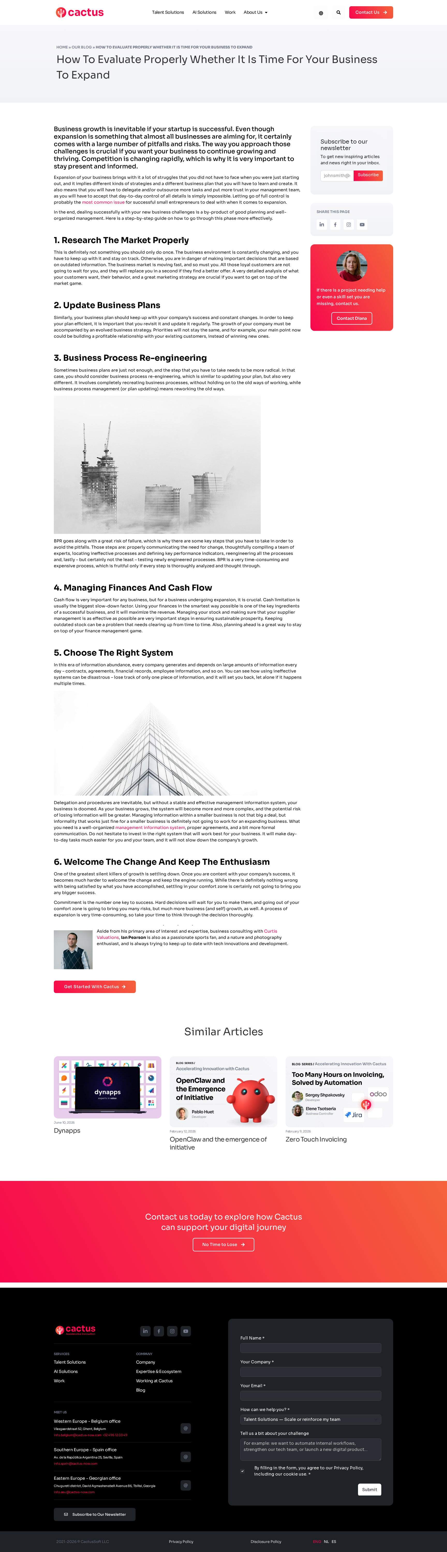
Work (230, 12)
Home (62, 47)
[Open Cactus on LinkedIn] (322, 224)
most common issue (103, 202)
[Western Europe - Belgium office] (186, 1428)
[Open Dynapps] (107, 1087)
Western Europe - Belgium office (87, 1421)
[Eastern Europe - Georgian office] (186, 1485)
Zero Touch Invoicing (316, 1139)
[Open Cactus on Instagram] (349, 224)
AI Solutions (204, 12)
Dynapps (67, 1131)
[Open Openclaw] (223, 1091)
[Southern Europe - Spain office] (186, 1457)
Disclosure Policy (266, 1541)
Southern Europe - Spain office (85, 1449)
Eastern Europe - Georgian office (87, 1478)
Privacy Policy (181, 1541)
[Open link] (80, 12)
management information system (150, 827)
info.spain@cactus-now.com (76, 1463)
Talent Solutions (168, 12)
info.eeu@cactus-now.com (74, 1492)
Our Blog (82, 47)
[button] (338, 12)
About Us (253, 12)
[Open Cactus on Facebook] (335, 224)
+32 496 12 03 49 (114, 1435)
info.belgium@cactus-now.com (78, 1435)
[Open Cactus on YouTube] (362, 224)
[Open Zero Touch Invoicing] (339, 1091)
